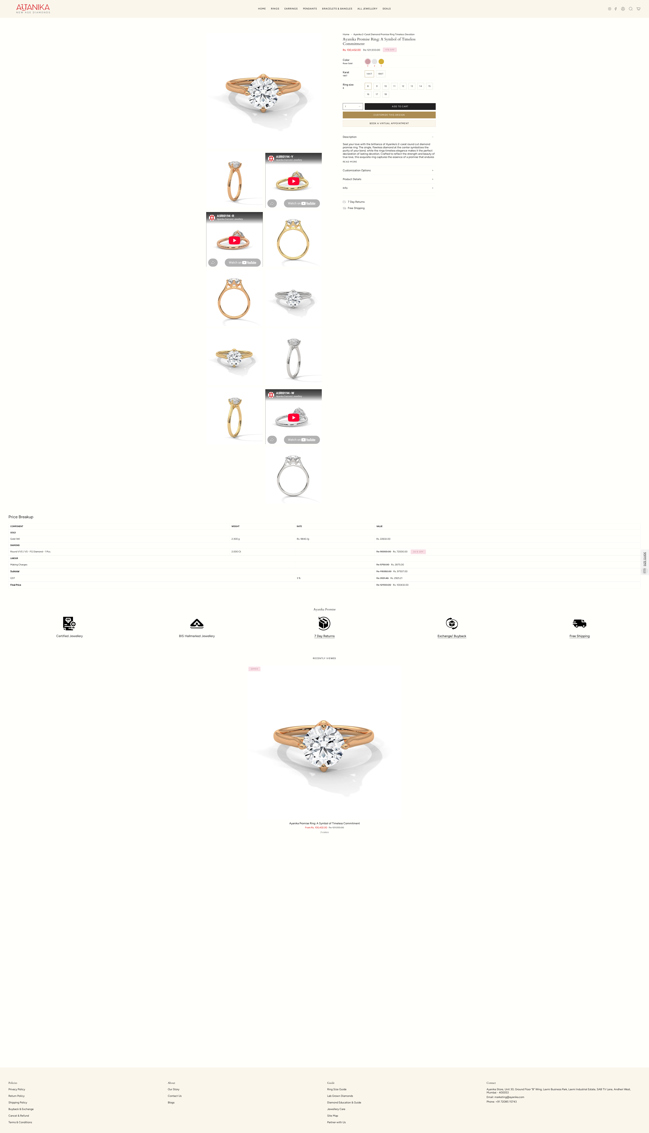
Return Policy (16, 1095)
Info (345, 188)
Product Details (352, 179)
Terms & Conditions (20, 1122)
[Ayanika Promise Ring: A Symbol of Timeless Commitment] (325, 743)
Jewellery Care (336, 1109)
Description (350, 136)
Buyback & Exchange (21, 1109)
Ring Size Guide (336, 1089)
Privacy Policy (16, 1089)
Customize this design (389, 115)
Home (346, 34)
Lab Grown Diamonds (340, 1095)
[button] (275, 9)
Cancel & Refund (18, 1115)
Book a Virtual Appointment (389, 123)
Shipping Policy (17, 1102)
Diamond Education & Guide (344, 1102)
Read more (350, 161)
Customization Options (357, 170)
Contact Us (175, 1095)
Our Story (173, 1089)
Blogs (171, 1102)
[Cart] (638, 9)
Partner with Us (336, 1122)
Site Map (332, 1115)
